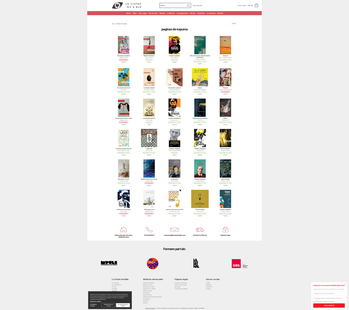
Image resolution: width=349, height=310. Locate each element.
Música (145, 303)
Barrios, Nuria (174, 181)
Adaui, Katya (124, 89)
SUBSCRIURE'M (329, 305)
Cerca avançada (197, 5)
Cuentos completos (174, 55)
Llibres (128, 13)
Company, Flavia (225, 150)
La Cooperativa (182, 13)
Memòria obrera (148, 285)
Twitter (208, 283)
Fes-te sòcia (153, 13)
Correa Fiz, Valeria (225, 181)
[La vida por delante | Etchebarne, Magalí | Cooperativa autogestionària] (149, 77)
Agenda (162, 13)
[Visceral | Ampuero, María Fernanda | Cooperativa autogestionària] (225, 77)
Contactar (201, 13)
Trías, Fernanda (149, 57)
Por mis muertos (225, 148)
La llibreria (171, 13)
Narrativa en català (148, 287)
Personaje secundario (123, 55)
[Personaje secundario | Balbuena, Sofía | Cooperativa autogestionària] (123, 45)
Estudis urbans (147, 295)
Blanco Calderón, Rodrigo (225, 57)
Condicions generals (180, 283)
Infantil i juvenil (147, 291)
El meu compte (242, 5)
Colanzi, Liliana (149, 181)
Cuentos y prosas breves (124, 209)
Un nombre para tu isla (123, 87)
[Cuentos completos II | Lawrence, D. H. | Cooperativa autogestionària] (174, 108)
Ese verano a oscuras (174, 87)
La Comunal (211, 13)
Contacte (114, 289)
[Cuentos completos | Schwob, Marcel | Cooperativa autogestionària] (200, 168)
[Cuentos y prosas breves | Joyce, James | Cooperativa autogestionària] (123, 199)
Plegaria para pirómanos (200, 118)
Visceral (225, 87)
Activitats (114, 291)
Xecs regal (142, 13)
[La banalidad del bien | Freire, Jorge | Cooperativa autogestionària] (149, 108)
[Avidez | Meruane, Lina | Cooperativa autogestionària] (225, 108)
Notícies (220, 13)
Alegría (200, 87)
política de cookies (95, 301)
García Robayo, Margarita (200, 89)
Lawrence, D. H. (174, 120)
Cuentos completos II (175, 118)
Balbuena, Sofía (124, 57)
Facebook (209, 287)
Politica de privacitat (180, 285)
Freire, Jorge (149, 120)
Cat (249, 5)
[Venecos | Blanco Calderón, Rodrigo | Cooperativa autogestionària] (225, 45)
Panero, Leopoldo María (174, 150)
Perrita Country (200, 209)
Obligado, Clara (123, 120)
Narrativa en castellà (149, 289)
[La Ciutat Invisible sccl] (126, 8)
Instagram (209, 285)
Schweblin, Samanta (200, 59)
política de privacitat (337, 298)
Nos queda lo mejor (123, 179)
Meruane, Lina (225, 120)
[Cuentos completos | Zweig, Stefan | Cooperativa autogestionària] (200, 138)
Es (252, 5)
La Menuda (149, 148)
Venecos (225, 55)
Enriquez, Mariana (174, 89)
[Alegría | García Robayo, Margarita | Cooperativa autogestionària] (200, 77)
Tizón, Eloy (200, 120)
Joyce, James (123, 211)
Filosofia (145, 301)
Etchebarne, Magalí (149, 89)
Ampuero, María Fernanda (225, 89)
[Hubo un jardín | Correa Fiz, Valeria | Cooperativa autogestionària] (225, 168)
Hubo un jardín (225, 179)
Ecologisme (146, 299)
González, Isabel (124, 181)
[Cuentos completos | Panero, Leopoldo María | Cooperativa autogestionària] (174, 138)
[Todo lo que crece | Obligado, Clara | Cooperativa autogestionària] (149, 199)
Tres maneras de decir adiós (123, 118)
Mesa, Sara (200, 211)
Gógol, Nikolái (174, 57)
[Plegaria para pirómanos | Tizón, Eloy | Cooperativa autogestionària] (200, 108)
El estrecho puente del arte (123, 148)
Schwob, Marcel (200, 181)
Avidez (225, 118)
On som (114, 287)
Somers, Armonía (225, 211)
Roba (135, 13)
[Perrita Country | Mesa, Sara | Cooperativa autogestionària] (200, 199)
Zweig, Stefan (200, 150)
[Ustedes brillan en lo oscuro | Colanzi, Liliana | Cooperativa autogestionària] (149, 168)
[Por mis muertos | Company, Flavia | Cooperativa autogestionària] (225, 138)
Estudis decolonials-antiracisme (152, 297)
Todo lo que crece (149, 209)
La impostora (174, 179)
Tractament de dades (180, 289)
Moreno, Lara (149, 150)
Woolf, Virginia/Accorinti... (123, 150)
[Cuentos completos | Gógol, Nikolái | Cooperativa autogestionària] (174, 45)
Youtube (208, 289)
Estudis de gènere (148, 283)
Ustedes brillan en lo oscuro (149, 179)
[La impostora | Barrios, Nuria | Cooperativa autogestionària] (174, 168)
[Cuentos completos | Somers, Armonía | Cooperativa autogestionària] (225, 199)
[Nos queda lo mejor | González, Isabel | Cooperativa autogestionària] (123, 168)
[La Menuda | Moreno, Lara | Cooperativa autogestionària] (149, 138)
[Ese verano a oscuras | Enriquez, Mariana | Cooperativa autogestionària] (174, 77)
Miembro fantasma (149, 55)
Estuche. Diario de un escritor (174, 209)
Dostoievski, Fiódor (174, 211)
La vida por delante (149, 87)
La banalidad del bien (149, 118)
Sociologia (146, 293)
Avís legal (177, 287)
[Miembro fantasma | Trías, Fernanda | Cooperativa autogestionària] (149, 45)
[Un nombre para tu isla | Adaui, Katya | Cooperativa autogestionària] (123, 77)
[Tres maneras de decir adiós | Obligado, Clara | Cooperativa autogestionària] (123, 108)
